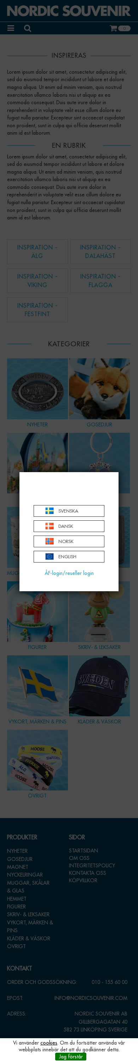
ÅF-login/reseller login (69, 573)
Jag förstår (71, 1056)
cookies (48, 1043)
